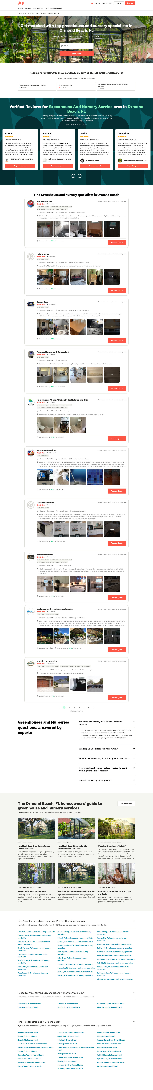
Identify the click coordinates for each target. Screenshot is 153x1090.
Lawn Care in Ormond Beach (28, 1007)
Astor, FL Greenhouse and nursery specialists (114, 955)
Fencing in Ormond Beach (27, 1051)
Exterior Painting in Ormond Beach (70, 1057)
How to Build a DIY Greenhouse (32, 891)
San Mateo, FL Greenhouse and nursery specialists (116, 959)
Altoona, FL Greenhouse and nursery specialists (115, 979)
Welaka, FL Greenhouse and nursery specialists (75, 975)
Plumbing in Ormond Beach (28, 1032)
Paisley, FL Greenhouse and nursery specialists (114, 948)
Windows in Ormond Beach (107, 1047)
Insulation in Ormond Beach (107, 1066)
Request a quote (20, 166)
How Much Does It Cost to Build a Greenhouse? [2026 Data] (72, 847)
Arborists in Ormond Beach (67, 1003)
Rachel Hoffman (64, 887)
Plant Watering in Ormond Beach (109, 1007)
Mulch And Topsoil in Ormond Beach (110, 1003)
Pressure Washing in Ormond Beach (70, 1032)
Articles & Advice (56, 8)
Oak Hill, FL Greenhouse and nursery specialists (115, 963)
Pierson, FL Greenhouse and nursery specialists (75, 964)
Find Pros (76, 53)
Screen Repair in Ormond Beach (109, 1051)
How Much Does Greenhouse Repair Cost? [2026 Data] (34, 847)
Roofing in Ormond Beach (27, 1036)
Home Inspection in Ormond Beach (70, 1069)
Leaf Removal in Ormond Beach (109, 1044)
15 (89, 707)
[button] (45, 229)
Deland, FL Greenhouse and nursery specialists (75, 938)
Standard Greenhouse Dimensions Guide (76, 891)
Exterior (28, 8)
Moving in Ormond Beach (66, 1054)
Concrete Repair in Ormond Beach (70, 1065)
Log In (118, 3)
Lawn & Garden (38, 8)
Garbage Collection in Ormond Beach (111, 1040)
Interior (20, 8)
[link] (7, 160)
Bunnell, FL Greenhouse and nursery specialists (75, 942)
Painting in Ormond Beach (67, 1040)
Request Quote (117, 242)
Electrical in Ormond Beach (28, 1040)
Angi (19, 842)
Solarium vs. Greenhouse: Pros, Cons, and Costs (115, 892)
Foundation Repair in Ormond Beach (110, 1062)
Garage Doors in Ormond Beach (29, 1066)
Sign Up (130, 3)
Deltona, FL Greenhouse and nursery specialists (75, 972)
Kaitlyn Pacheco (24, 887)
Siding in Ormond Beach (106, 1036)
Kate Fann (101, 887)
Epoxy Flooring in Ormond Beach (109, 1059)
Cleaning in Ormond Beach (67, 1044)
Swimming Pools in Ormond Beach (31, 1055)
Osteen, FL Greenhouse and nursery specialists (114, 944)
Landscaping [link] (22, 13)
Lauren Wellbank (104, 842)
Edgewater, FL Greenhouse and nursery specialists (76, 968)
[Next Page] (94, 707)
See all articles (126, 803)
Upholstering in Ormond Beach (108, 1032)
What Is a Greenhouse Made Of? (112, 846)
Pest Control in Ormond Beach (29, 1059)
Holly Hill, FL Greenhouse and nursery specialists (36, 932)
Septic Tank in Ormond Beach (68, 1036)
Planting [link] (31, 13)
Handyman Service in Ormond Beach (31, 1062)
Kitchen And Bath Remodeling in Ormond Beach (35, 1047)
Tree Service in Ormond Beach (68, 1007)
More (46, 8)
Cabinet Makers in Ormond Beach (109, 1055)
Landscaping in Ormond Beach (29, 1003)
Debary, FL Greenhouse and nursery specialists (114, 952)
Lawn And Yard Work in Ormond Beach (32, 1044)
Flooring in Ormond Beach (67, 1061)
